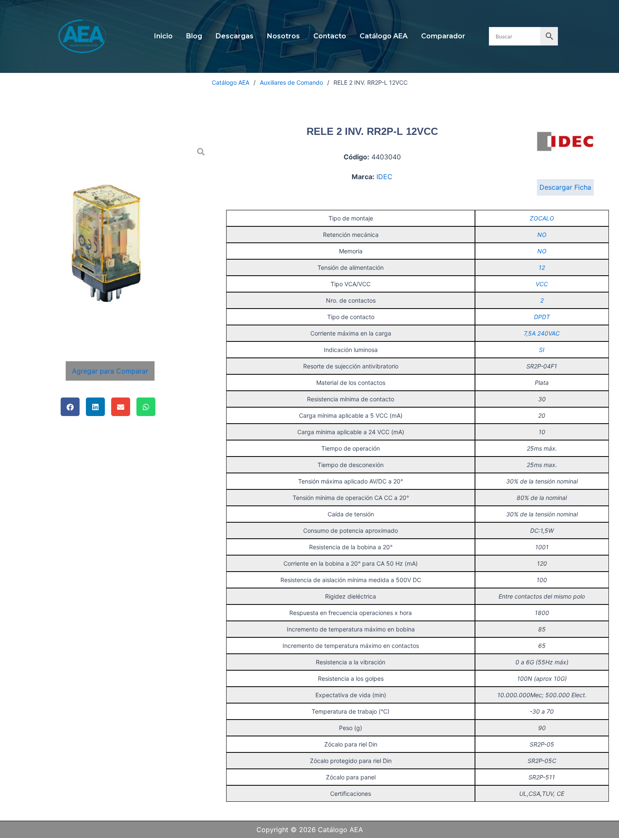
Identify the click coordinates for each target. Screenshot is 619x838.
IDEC (384, 176)
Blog (194, 36)
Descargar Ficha (565, 187)
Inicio (163, 36)
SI (541, 349)
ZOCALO (542, 218)
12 (542, 267)
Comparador (443, 36)
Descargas (234, 36)
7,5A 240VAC (542, 333)
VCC (542, 283)
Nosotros (283, 36)
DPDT (542, 316)
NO (542, 234)
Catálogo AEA (384, 36)
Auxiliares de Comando (291, 82)
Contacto (329, 36)
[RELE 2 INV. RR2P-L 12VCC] (109, 242)
